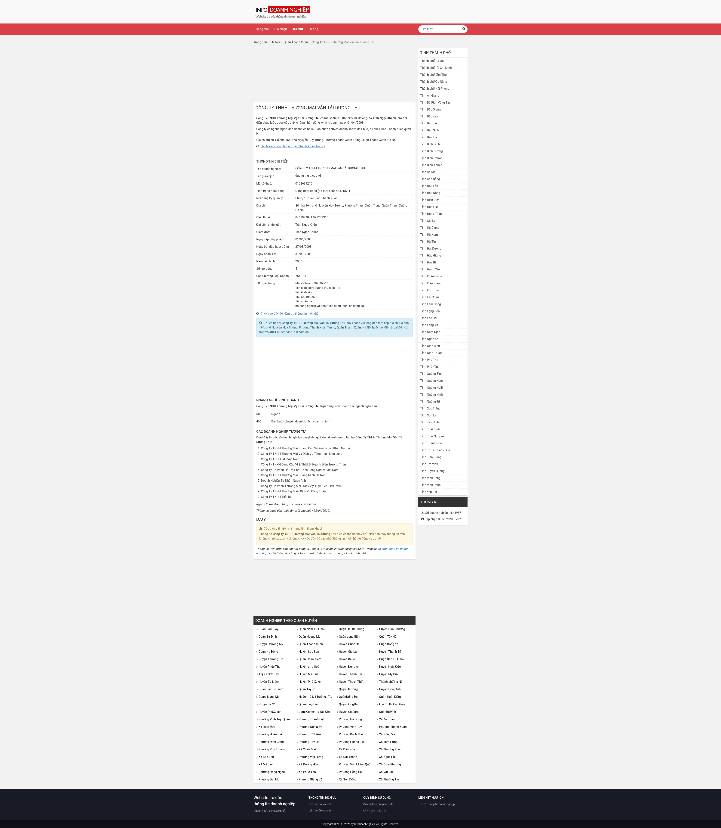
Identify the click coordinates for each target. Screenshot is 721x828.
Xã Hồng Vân (387, 734)
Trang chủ (262, 29)
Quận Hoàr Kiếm (389, 697)
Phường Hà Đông (349, 719)
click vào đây (307, 538)
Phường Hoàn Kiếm (270, 734)
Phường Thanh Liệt (310, 719)
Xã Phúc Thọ (306, 772)
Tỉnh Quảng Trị (430, 401)
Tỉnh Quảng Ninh (431, 394)
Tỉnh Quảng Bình (431, 373)
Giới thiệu (280, 29)
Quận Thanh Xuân (309, 644)
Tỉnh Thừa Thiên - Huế (435, 450)
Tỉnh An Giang (429, 95)
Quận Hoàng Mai (308, 636)
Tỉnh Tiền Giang (430, 457)
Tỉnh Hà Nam (429, 234)
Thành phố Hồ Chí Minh (436, 68)
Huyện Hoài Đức (389, 666)
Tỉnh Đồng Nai (429, 207)
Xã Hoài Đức (265, 727)
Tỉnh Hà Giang (429, 227)
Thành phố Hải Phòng (434, 88)
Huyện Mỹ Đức (388, 674)
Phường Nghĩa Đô (309, 727)
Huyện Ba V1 (266, 704)
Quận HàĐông (347, 689)
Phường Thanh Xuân (392, 727)
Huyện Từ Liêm (267, 681)
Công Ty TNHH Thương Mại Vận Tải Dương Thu (313, 323)
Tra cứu (298, 29)
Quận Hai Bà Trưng (350, 629)
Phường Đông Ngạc (270, 772)
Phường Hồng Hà (349, 772)
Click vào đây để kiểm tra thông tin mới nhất (290, 313)
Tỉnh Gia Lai (428, 221)
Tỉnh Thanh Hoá (431, 443)
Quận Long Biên (348, 636)
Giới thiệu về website (320, 804)
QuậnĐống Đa (347, 697)
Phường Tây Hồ (307, 742)
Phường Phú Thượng (271, 749)
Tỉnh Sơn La (428, 415)
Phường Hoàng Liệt (351, 742)
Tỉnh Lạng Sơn (430, 311)
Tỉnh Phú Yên (429, 367)
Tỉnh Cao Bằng (430, 179)
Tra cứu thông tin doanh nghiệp (436, 804)
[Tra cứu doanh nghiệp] (283, 11)
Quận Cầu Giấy (267, 629)
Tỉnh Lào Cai (428, 318)
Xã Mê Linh (265, 764)
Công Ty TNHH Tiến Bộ (276, 497)
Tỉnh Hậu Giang (430, 255)
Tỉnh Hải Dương (430, 248)
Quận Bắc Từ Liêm (390, 659)
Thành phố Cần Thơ (433, 74)
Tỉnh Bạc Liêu (429, 123)
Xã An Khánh (386, 719)
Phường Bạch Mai (350, 734)
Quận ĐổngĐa (347, 704)
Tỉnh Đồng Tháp (431, 214)
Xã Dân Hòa (346, 749)
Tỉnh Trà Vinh (429, 464)
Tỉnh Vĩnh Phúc (430, 485)
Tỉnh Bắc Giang (430, 109)
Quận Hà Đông (267, 651)
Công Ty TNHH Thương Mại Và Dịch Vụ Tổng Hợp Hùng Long (301, 454)
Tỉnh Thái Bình (430, 429)
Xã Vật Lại (385, 772)
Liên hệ (313, 29)
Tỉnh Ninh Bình (430, 346)
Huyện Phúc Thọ (268, 666)
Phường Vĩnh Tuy (349, 727)
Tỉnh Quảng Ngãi (431, 387)
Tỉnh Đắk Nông (430, 193)
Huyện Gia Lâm (348, 651)
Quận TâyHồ (305, 689)
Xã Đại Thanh (347, 757)
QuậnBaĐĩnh (386, 712)
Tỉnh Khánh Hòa (431, 276)
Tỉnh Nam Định (430, 332)
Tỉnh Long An (429, 325)
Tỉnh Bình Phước (431, 158)
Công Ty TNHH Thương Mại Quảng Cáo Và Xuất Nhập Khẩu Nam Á (305, 448)
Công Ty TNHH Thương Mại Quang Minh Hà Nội (293, 475)
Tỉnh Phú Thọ (429, 360)
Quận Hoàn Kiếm (308, 659)
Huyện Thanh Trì (389, 651)
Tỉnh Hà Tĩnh (428, 241)
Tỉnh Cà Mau (428, 172)
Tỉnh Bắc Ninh (429, 130)
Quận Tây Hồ (386, 636)
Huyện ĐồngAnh (389, 689)
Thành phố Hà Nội (390, 681)
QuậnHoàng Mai (268, 697)
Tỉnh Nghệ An (429, 339)
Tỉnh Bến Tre (428, 137)
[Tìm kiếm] (464, 29)
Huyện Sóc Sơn (307, 651)
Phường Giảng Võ (309, 779)
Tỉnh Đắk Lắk (429, 186)
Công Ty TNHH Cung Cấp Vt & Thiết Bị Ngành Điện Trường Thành (304, 464)
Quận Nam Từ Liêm (310, 629)
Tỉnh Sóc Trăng (430, 408)
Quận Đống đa (387, 644)
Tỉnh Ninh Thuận (431, 353)
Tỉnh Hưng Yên (430, 269)
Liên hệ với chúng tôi (320, 810)
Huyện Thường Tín (269, 659)
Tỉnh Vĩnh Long (430, 478)
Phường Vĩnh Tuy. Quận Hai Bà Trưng (275, 719)
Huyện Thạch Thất (350, 681)
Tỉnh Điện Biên (430, 200)
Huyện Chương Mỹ (269, 644)
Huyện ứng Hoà (307, 666)
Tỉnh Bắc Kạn (429, 116)
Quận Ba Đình (266, 636)
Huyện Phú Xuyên (309, 681)
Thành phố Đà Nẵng (433, 81)
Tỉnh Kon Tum (429, 290)
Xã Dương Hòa (307, 764)
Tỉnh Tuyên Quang (432, 471)
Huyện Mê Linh (307, 674)
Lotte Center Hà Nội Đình (313, 712)
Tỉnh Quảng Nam (431, 380)
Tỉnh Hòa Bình (429, 262)
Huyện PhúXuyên (268, 712)
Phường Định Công (270, 742)
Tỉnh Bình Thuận (431, 165)
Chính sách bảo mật (375, 810)
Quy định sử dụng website (378, 804)
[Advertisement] (334, 74)
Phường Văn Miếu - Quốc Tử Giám (355, 764)
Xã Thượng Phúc (389, 749)
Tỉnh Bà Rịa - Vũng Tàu (435, 102)
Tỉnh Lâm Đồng (430, 304)
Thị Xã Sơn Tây (267, 674)
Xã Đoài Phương (389, 764)
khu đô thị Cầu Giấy (391, 704)
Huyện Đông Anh (349, 666)
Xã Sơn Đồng (346, 779)
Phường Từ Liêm (308, 734)
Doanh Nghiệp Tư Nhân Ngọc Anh (283, 480)
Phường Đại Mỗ (267, 779)
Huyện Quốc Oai (348, 644)
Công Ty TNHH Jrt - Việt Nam (280, 459)
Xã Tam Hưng (387, 742)
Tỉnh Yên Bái (428, 492)
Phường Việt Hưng (309, 757)
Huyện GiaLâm (348, 712)
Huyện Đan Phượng (391, 629)
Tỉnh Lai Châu (429, 297)
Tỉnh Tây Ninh (429, 422)
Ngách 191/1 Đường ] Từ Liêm (315, 697)
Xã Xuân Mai (306, 749)
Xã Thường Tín (388, 779)
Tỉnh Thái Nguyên (432, 436)
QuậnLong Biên (307, 704)
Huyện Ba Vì (346, 659)
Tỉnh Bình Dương (431, 151)
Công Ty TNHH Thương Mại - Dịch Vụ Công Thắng (294, 491)
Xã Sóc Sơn (265, 757)
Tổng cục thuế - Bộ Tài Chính (300, 504)
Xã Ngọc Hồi (386, 757)
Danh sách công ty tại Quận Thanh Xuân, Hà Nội (293, 146)
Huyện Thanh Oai (349, 674)
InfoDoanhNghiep (364, 824)
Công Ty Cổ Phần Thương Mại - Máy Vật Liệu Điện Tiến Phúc (301, 486)
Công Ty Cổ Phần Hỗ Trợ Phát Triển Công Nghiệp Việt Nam (300, 470)
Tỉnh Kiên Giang (430, 283)
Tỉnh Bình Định (430, 144)
